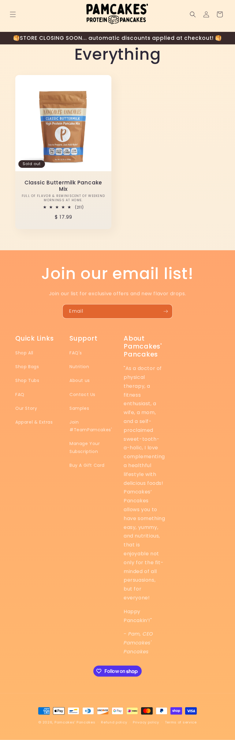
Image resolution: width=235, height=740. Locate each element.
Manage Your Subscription (84, 447)
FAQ (19, 394)
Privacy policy (146, 722)
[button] (13, 14)
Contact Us (82, 394)
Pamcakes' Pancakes (74, 722)
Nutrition (79, 367)
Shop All (24, 353)
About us (79, 380)
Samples (79, 408)
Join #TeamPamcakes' (90, 426)
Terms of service (181, 722)
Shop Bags (27, 367)
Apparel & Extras (34, 422)
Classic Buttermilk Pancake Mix (63, 185)
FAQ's (75, 353)
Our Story (26, 408)
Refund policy (114, 722)
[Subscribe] (165, 311)
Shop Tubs (27, 380)
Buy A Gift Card (87, 465)
